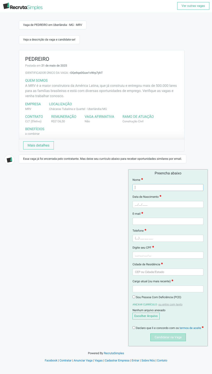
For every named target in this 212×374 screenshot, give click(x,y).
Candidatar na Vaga (168, 337)
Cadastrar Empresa (117, 360)
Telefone (138, 230)
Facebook (51, 360)
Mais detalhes (38, 145)
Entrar (135, 360)
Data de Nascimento (145, 197)
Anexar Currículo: (145, 304)
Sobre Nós (148, 360)
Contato (162, 360)
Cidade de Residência (146, 264)
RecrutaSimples (114, 353)
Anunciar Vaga (83, 360)
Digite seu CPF (141, 247)
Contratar (65, 360)
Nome (136, 180)
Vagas (99, 360)
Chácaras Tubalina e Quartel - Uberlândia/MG (78, 109)
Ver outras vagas (193, 6)
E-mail (136, 214)
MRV (28, 109)
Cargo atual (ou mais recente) (151, 281)
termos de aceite (190, 328)
